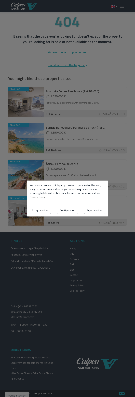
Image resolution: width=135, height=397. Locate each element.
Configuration (67, 210)
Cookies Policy (37, 197)
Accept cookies (40, 210)
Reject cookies (95, 210)
